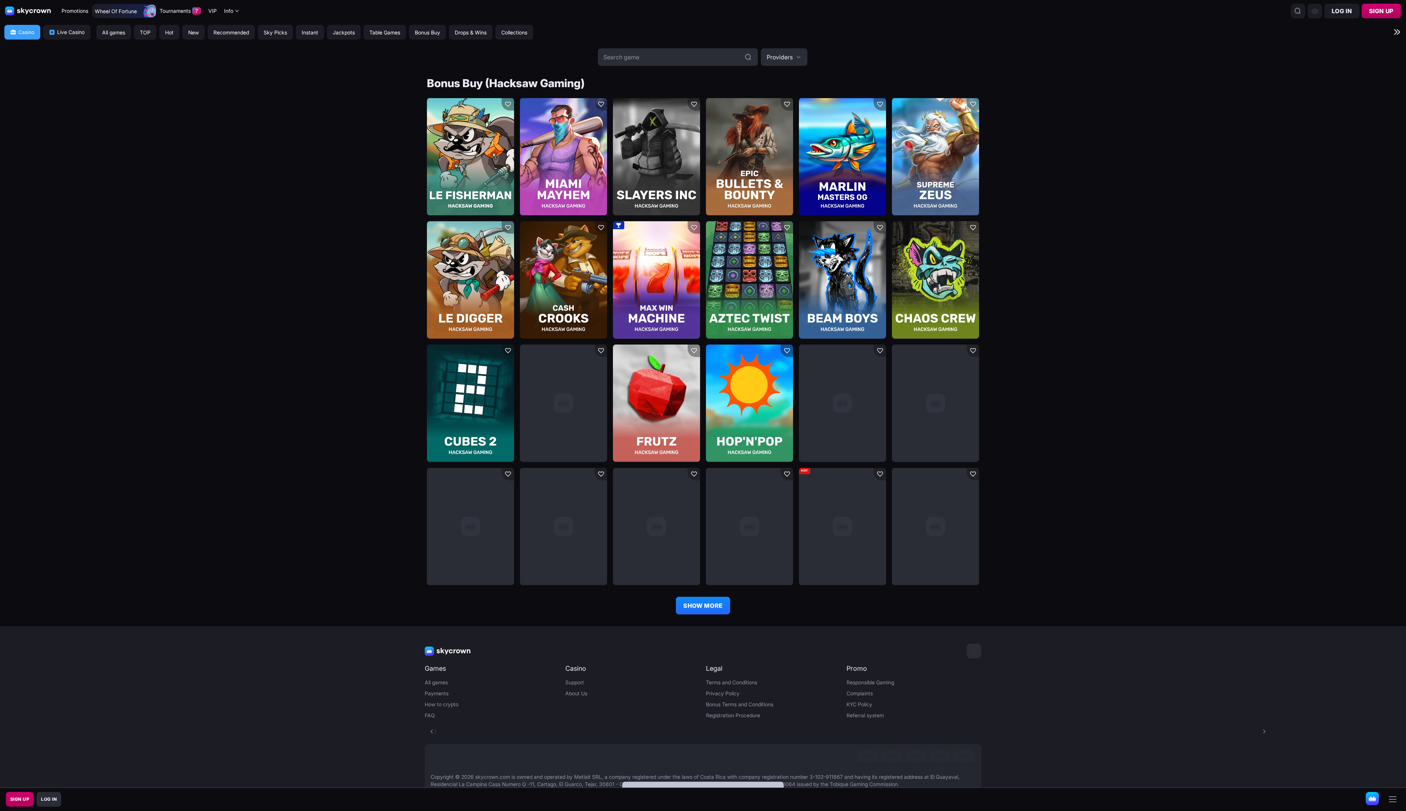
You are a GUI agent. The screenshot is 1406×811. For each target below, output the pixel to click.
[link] (868, 756)
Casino (26, 32)
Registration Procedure (733, 715)
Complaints (860, 693)
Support (574, 682)
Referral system (865, 715)
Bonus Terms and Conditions (739, 704)
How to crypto (441, 704)
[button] (784, 57)
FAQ (430, 715)
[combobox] (231, 11)
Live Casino (71, 32)
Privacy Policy (723, 693)
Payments (437, 693)
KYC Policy (859, 704)
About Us (576, 693)
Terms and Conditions (731, 682)
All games (436, 682)
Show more (703, 605)
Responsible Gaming (870, 682)
